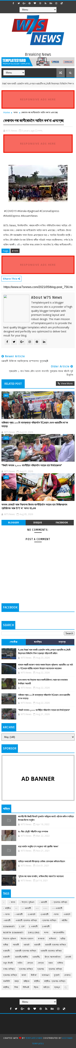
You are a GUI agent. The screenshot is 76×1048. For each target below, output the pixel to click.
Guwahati (9, 926)
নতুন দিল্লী (8, 963)
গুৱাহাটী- (7, 950)
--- (37, 908)
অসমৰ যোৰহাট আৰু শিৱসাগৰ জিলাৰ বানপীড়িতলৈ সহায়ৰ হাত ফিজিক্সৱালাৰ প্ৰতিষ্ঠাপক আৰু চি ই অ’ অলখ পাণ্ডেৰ (34, 506)
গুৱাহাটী (37, 944)
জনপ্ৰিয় (38, 641)
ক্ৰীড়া (5, 944)
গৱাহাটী (16, 944)
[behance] (51, 3)
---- (45, 908)
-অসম (56, 914)
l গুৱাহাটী (33, 926)
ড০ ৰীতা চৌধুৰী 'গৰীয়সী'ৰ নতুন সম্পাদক (33, 831)
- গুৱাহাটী (43, 902)
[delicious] (61, 3)
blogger (13, 522)
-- (16, 908)
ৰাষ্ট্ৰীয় (37, 981)
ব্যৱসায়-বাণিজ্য (10, 975)
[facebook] (13, 3)
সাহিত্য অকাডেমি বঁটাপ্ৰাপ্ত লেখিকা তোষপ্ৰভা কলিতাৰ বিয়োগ (41, 861)
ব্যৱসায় (40, 969)
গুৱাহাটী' (7, 957)
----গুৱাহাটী (57, 908)
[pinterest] (29, 3)
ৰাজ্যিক (27, 981)
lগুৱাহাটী (46, 926)
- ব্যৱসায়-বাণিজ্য (59, 902)
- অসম (12, 902)
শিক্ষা (16, 987)
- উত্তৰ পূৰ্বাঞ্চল (27, 902)
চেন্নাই (68, 957)
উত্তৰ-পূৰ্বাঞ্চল (9, 938)
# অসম (15, 250)
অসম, (40, 130)
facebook (62, 522)
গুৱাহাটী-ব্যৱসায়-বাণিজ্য (51, 950)
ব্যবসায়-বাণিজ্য (26, 969)
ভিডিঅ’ (34, 975)
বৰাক (51, 963)
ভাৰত (24, 975)
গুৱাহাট (27, 944)
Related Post (13, 383)
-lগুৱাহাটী (44, 914)
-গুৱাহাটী (7, 920)
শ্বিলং (36, 987)
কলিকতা (52, 938)
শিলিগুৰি (26, 987)
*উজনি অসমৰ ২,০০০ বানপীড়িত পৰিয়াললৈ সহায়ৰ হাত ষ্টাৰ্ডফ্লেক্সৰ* (31, 465)
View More (67, 383)
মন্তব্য (62, 641)
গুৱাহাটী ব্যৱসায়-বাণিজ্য (55, 944)
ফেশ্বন (30, 963)
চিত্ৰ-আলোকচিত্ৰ (53, 957)
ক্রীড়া (63, 938)
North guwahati (13, 932)
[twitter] (19, 3)
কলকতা (41, 938)
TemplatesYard (33, 1038)
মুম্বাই (57, 975)
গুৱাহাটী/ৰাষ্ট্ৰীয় (21, 957)
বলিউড (60, 963)
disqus (37, 522)
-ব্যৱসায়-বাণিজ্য (49, 920)
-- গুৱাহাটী (26, 908)
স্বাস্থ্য (57, 987)
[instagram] (56, 3)
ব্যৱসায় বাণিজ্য (55, 969)
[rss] (45, 3)
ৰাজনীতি (6, 981)
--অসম (6, 914)
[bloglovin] (35, 3)
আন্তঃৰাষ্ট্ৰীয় (58, 932)
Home (6, 112)
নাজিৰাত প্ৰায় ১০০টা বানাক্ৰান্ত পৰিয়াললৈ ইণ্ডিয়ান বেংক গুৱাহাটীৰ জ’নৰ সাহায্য (34, 424)
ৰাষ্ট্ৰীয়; (6, 987)
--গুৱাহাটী (19, 914)
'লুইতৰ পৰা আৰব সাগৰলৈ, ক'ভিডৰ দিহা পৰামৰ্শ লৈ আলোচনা (41, 876)
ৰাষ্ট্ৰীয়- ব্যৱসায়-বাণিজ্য (54, 981)
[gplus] (24, 3)
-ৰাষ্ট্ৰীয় (64, 920)
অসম (15, 112)
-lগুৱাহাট (31, 914)
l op (22, 926)
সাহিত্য (46, 987)
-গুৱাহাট (66, 914)
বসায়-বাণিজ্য (9, 969)
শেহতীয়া (14, 641)
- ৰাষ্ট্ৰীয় (7, 908)
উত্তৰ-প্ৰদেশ (27, 938)
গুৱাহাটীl (36, 957)
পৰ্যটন (20, 963)
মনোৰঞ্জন (46, 975)
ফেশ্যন (41, 963)
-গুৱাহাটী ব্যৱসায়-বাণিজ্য (26, 920)
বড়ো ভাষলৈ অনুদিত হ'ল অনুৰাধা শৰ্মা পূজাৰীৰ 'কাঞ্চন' (38, 846)
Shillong (33, 932)
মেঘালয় (67, 975)
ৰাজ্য (17, 981)
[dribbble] (40, 3)
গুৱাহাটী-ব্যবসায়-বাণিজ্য (25, 950)
